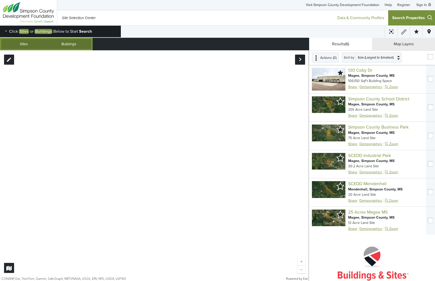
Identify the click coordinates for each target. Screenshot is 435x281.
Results (340, 44)
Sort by (349, 58)
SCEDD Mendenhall (367, 183)
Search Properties (408, 17)
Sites (24, 44)
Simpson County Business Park (378, 127)
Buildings (68, 44)
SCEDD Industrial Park (369, 155)
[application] (154, 166)
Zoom (393, 87)
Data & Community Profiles (360, 17)
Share (352, 87)
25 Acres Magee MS (368, 212)
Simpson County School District (378, 99)
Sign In (422, 5)
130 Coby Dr (360, 70)
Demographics (370, 87)
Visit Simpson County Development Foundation (342, 5)
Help (388, 5)
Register (403, 5)
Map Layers (404, 44)
